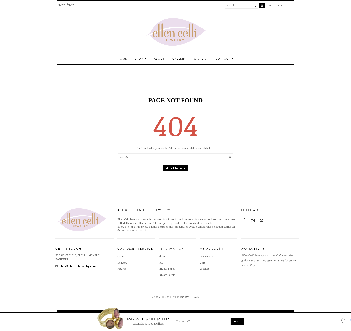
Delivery (122, 262)
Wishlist (201, 59)
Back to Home (177, 168)
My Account (207, 256)
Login (60, 4)
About (159, 59)
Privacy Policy (167, 268)
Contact (223, 59)
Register (71, 4)
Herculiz (194, 297)
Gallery (179, 59)
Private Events (167, 275)
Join (235, 321)
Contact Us (277, 260)
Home (122, 59)
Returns (121, 268)
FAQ (161, 262)
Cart (202, 262)
